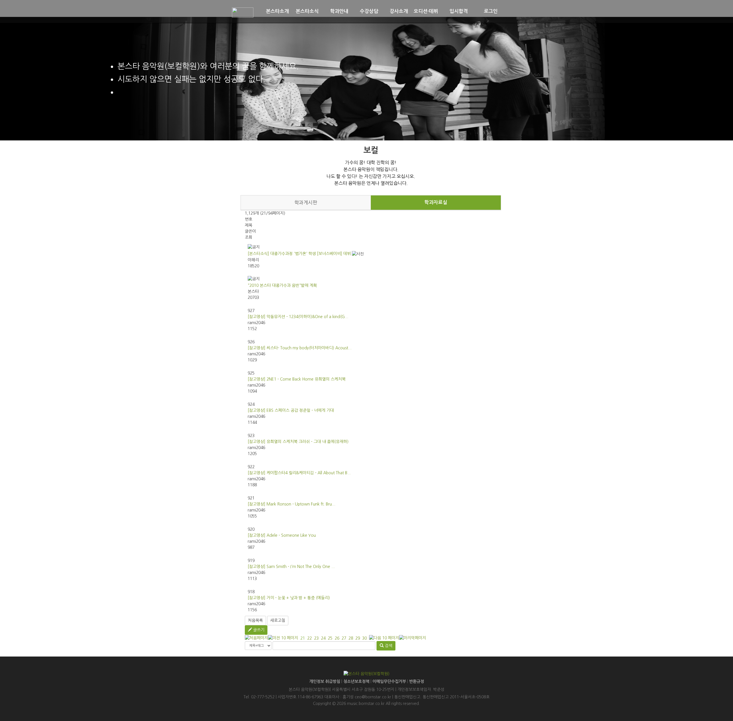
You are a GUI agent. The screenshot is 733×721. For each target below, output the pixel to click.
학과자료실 (435, 202)
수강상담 (369, 11)
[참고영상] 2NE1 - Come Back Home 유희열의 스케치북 (297, 379)
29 (357, 638)
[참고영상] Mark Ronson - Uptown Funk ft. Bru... (291, 504)
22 (309, 638)
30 (364, 638)
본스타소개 (277, 11)
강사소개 (399, 11)
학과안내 (339, 11)
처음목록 (255, 620)
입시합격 (459, 11)
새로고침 (277, 620)
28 (350, 638)
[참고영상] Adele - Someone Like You (282, 535)
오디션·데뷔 (426, 11)
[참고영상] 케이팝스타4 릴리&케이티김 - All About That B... (299, 473)
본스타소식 (307, 11)
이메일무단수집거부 (389, 681)
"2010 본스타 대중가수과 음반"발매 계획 (282, 285)
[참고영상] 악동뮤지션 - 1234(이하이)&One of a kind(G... (298, 317)
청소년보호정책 (356, 681)
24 (323, 638)
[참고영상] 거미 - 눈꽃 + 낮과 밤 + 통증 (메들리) (289, 598)
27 (344, 638)
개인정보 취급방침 (324, 681)
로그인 (491, 11)
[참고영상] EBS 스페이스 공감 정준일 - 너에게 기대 (291, 410)
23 (316, 638)
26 (337, 638)
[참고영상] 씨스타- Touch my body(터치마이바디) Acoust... (300, 348)
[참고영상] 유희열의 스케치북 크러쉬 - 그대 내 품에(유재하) (298, 442)
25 (330, 638)
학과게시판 (305, 202)
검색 (388, 646)
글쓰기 (258, 630)
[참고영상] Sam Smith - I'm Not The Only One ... (291, 567)
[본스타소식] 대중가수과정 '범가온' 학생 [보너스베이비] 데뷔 (299, 254)
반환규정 (416, 681)
